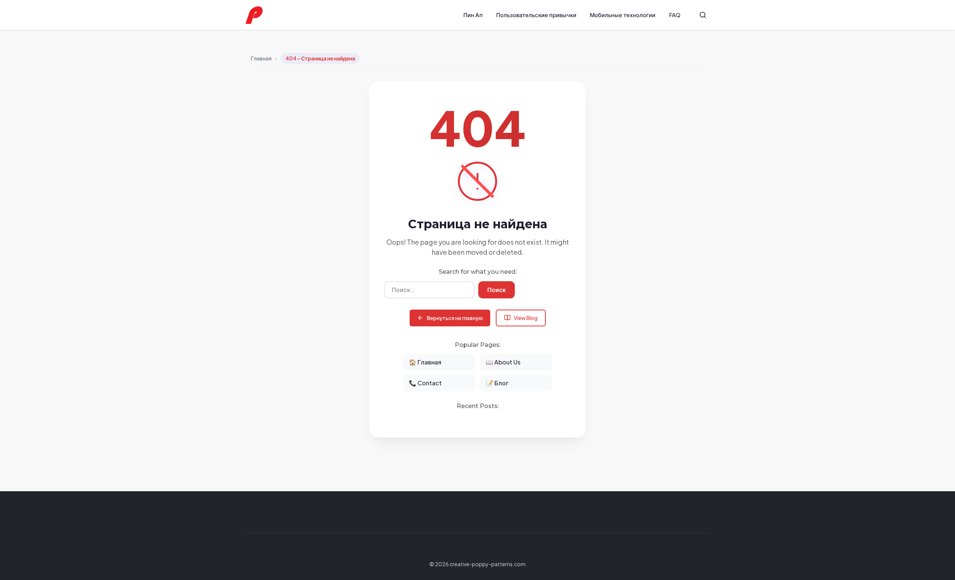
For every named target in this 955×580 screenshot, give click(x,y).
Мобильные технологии (622, 14)
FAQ (674, 14)
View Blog (526, 317)
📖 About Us (503, 362)
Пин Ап (473, 14)
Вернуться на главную (455, 317)
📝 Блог (497, 383)
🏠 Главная (425, 362)
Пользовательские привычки (536, 14)
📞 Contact (425, 383)
